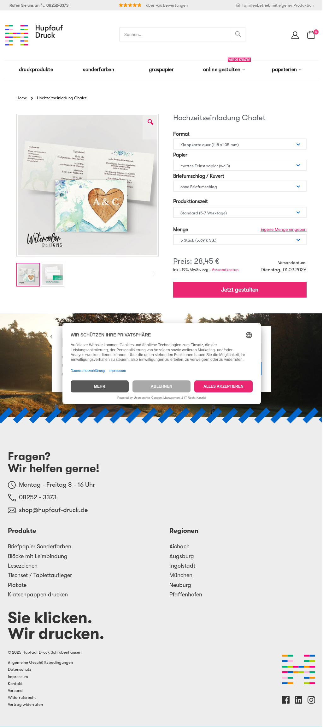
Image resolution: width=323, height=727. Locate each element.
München (180, 575)
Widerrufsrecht (22, 697)
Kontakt (15, 683)
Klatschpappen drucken (38, 594)
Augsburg (181, 556)
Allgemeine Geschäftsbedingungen (40, 662)
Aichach (179, 546)
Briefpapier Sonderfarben (39, 546)
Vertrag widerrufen (25, 704)
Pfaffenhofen (185, 594)
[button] (150, 126)
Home (21, 97)
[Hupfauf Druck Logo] (34, 35)
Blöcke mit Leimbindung (38, 556)
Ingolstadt (182, 566)
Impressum (18, 676)
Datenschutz (19, 669)
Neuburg (180, 585)
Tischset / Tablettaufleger (40, 575)
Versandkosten (225, 269)
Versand (15, 690)
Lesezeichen (23, 566)
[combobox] (182, 34)
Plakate (17, 585)
